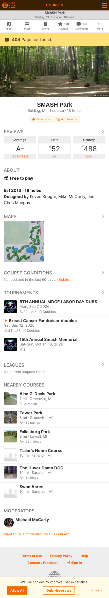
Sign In (76, 563)
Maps (10, 216)
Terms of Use (31, 556)
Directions (43, 119)
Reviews (14, 131)
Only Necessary (58, 590)
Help (84, 556)
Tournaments (21, 292)
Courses (54, 5)
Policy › (96, 590)
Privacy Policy (61, 556)
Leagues (14, 365)
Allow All (17, 590)
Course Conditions (28, 272)
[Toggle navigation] (104, 5)
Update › (64, 279)
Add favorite (69, 119)
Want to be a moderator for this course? (36, 534)
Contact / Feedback (42, 563)
